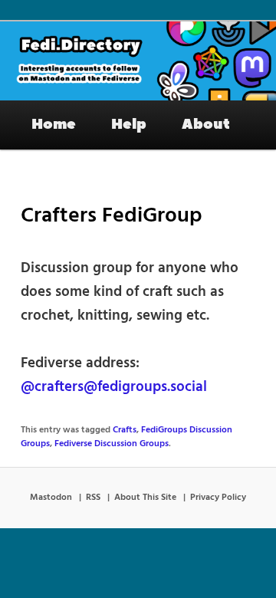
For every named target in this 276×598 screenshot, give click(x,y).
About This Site (145, 497)
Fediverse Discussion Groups (111, 444)
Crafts (124, 430)
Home (53, 124)
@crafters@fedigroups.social (114, 387)
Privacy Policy (218, 497)
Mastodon (51, 497)
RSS (93, 497)
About (206, 124)
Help (128, 124)
